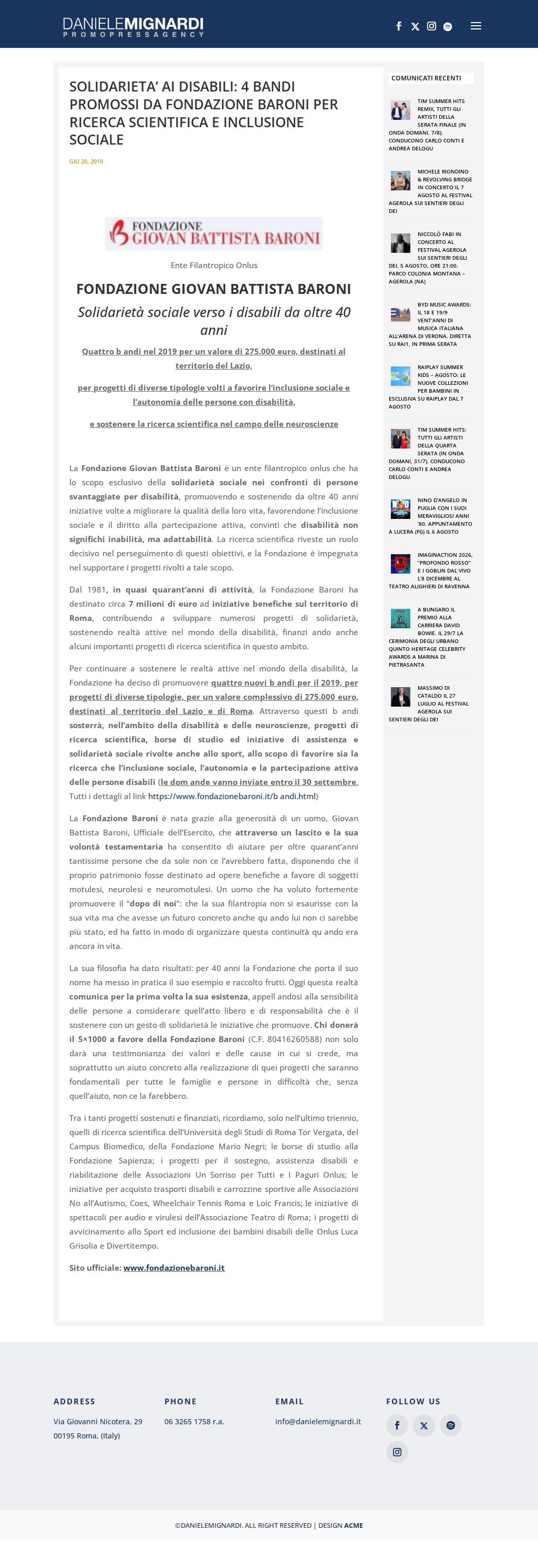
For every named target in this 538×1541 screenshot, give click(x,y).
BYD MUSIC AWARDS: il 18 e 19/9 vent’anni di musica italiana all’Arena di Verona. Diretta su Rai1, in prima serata (430, 324)
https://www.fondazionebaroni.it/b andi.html (232, 796)
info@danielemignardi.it (318, 1421)
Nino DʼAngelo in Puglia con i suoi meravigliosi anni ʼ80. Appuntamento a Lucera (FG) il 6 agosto (430, 515)
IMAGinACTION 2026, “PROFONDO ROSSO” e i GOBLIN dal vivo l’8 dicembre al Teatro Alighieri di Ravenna (431, 570)
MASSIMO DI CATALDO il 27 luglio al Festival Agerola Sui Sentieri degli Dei (429, 703)
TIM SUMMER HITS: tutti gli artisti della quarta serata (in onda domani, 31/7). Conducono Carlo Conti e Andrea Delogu (428, 453)
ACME (353, 1525)
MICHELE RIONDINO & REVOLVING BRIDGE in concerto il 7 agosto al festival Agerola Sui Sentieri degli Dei (430, 191)
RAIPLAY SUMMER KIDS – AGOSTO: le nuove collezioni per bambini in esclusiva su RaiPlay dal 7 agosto (428, 386)
